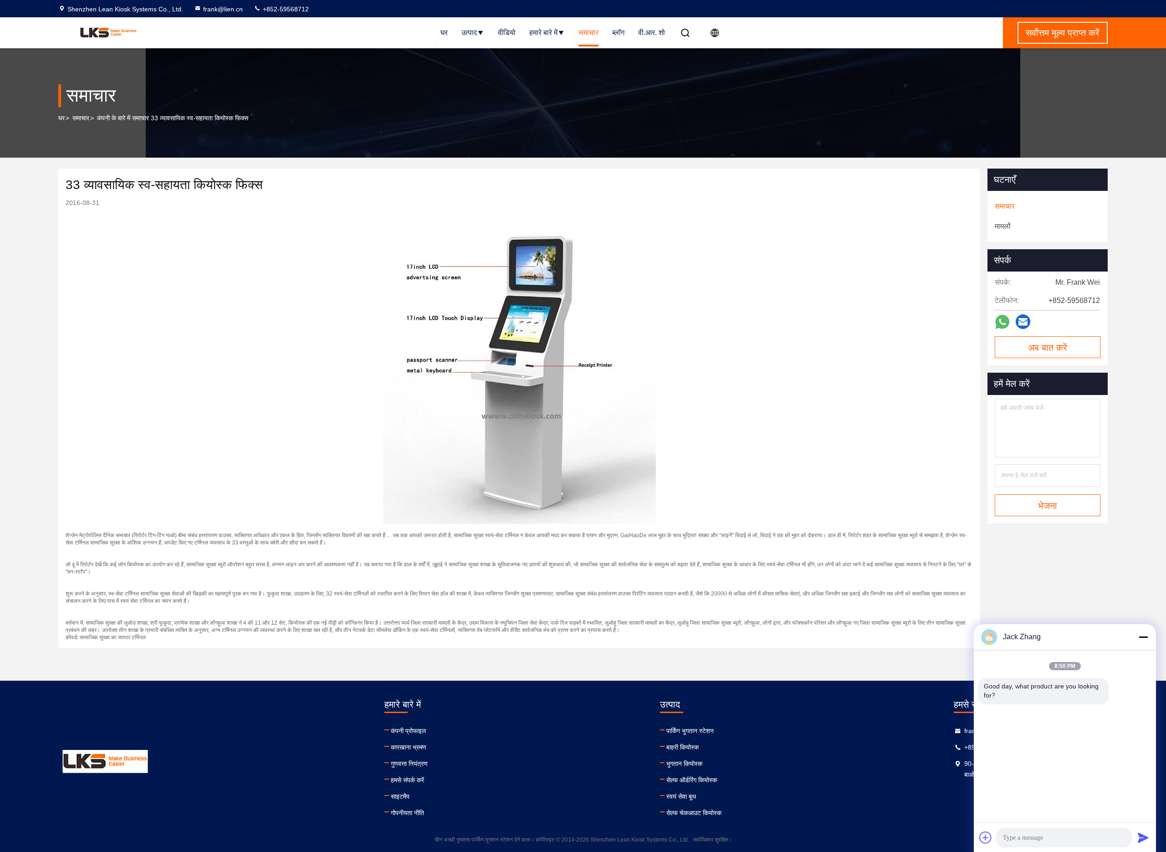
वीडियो (507, 32)
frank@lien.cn (223, 9)
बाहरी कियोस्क (682, 747)
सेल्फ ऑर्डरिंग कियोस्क (691, 780)
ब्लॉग (618, 32)
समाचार (588, 32)
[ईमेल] (1023, 322)
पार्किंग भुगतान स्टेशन (690, 730)
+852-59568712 (285, 9)
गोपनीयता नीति (407, 812)
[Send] (1143, 837)
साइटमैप (400, 796)
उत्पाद (469, 32)
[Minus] (1143, 636)
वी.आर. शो (651, 32)
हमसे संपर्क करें (407, 780)
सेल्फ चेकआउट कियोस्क (693, 812)
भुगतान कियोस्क (684, 763)
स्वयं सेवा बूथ (681, 796)
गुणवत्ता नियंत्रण (409, 763)
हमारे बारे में (543, 32)
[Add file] (985, 837)
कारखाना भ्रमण (408, 747)
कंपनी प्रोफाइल (408, 730)
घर (444, 32)
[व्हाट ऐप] (1002, 322)
